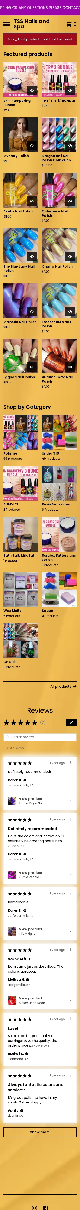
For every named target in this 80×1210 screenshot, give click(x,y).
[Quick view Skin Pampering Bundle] (32, 90)
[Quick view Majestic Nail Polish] (32, 311)
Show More (16, 846)
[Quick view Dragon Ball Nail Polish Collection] (70, 145)
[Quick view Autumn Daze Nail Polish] (70, 367)
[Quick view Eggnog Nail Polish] (32, 367)
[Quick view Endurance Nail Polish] (70, 201)
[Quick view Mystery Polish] (32, 145)
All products (60, 686)
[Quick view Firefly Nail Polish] (32, 201)
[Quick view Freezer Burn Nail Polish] (70, 311)
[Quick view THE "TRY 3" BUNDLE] (70, 90)
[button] (40, 7)
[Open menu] (6, 24)
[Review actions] (70, 763)
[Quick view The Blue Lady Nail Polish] (32, 256)
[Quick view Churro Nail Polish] (70, 256)
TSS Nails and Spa (32, 24)
